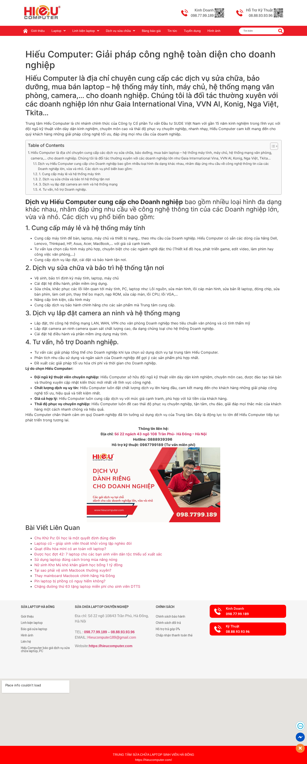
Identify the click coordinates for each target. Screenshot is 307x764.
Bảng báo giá (151, 31)
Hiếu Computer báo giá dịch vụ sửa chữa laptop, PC (45, 649)
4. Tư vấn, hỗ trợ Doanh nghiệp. (63, 189)
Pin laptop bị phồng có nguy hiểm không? (69, 581)
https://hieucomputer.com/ (153, 760)
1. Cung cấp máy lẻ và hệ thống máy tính (69, 174)
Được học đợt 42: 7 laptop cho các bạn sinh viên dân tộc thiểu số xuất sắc (98, 554)
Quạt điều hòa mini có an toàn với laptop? (70, 548)
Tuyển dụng (192, 31)
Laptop (56, 31)
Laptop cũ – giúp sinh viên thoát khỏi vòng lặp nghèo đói (83, 543)
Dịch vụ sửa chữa (118, 31)
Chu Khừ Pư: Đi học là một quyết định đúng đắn (75, 538)
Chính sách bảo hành (170, 616)
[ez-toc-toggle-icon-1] (272, 146)
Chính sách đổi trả (168, 623)
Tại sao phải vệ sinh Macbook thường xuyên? (72, 570)
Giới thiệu (38, 31)
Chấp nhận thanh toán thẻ (174, 635)
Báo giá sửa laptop (34, 629)
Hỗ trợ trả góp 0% (168, 629)
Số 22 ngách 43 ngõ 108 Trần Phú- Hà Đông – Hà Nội (160, 434)
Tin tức (172, 31)
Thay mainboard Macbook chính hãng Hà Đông (74, 575)
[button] (248, 611)
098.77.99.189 (95, 632)
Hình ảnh (213, 31)
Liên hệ (26, 641)
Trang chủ (26, 29)
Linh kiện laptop (83, 31)
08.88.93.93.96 (123, 632)
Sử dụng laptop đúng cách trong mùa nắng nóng (75, 559)
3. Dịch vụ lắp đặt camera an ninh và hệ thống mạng (78, 184)
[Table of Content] (274, 146)
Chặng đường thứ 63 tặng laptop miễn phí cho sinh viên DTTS (87, 586)
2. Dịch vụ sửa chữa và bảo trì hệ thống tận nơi (74, 179)
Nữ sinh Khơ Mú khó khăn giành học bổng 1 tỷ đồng (78, 565)
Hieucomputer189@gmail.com (111, 637)
